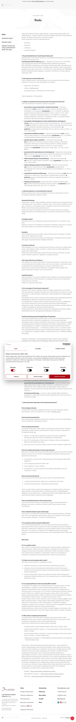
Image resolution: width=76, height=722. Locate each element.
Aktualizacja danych (7, 38)
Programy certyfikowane (26, 695)
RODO (3, 34)
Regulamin (44, 718)
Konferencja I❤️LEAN (26, 706)
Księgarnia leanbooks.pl (26, 709)
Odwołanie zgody (6, 42)
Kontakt (41, 698)
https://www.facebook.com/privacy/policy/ (52, 674)
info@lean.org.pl (34, 88)
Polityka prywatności (36, 718)
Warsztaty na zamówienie (27, 702)
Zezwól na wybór (38, 376)
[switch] (30, 370)
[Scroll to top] (72, 718)
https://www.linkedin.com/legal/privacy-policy (43, 671)
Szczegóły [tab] (38, 348)
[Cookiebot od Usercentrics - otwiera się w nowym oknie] (63, 344)
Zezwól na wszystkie (59, 376)
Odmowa (16, 376)
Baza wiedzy (42, 695)
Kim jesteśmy (42, 688)
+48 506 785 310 (61, 691)
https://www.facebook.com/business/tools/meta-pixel (46, 676)
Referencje (42, 691)
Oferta (22, 688)
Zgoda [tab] (15, 348)
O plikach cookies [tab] (60, 348)
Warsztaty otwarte (25, 698)
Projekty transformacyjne (26, 691)
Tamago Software (69, 717)
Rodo (40, 702)
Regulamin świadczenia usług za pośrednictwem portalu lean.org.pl (8, 47)
